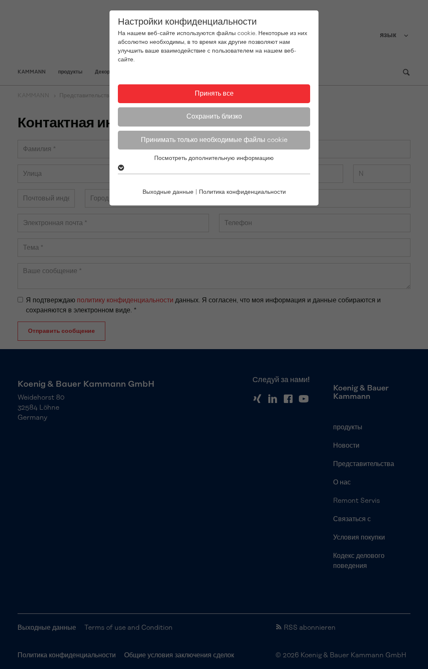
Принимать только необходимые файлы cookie (214, 140)
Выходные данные (168, 192)
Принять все (214, 93)
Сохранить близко (214, 116)
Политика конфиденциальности (242, 192)
